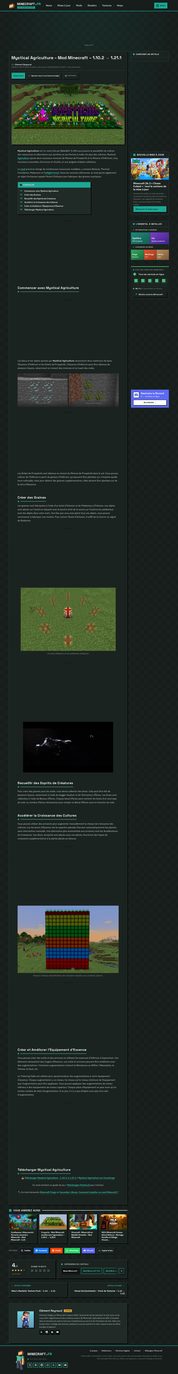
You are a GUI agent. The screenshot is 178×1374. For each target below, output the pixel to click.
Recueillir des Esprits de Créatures (40, 198)
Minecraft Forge (48, 1192)
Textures (106, 5)
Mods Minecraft (70, 1271)
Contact (137, 1351)
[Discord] (65, 1365)
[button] (71, 76)
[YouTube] (59, 1365)
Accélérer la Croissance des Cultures (41, 202)
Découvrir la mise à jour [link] (150, 209)
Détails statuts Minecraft (151, 294)
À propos (93, 1351)
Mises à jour (64, 5)
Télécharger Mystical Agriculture (39, 209)
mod (23, 169)
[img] (136, 281)
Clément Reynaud (50, 1310)
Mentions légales (123, 1351)
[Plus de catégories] (121, 1271)
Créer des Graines (32, 194)
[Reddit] (41, 1365)
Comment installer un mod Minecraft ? (98, 1192)
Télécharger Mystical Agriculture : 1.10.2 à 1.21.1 (50, 1177)
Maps (120, 5)
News (49, 5)
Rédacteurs (106, 1351)
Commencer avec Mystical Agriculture (41, 191)
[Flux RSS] (53, 1365)
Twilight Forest (51, 172)
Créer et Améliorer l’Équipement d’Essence (43, 206)
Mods (79, 5)
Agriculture (23, 158)
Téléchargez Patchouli (78, 1185)
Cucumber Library (68, 1192)
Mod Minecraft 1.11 (114, 1271)
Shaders (92, 5)
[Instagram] (47, 1365)
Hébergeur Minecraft (153, 1351)
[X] (29, 1365)
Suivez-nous (18, 76)
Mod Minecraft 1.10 (91, 1271)
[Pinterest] (35, 1365)
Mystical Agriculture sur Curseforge (96, 1177)
